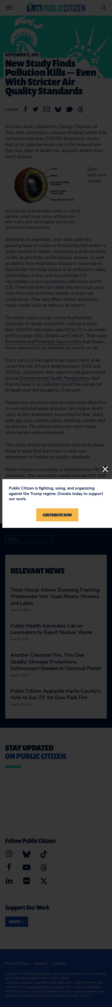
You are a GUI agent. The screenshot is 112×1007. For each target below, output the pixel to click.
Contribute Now (57, 515)
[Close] (105, 469)
